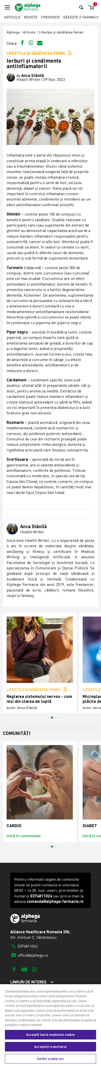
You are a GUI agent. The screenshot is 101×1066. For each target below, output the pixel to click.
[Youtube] (24, 969)
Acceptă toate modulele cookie (50, 1035)
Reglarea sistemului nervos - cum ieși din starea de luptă (39, 699)
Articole (12, 17)
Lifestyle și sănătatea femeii (61, 32)
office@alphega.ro (32, 955)
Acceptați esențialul (50, 1047)
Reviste (31, 17)
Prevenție (50, 17)
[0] (90, 7)
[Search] (81, 7)
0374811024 (27, 946)
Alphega (13, 32)
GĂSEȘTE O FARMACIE (81, 17)
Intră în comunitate (24, 835)
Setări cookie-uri (50, 1059)
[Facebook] (14, 969)
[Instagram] (34, 969)
